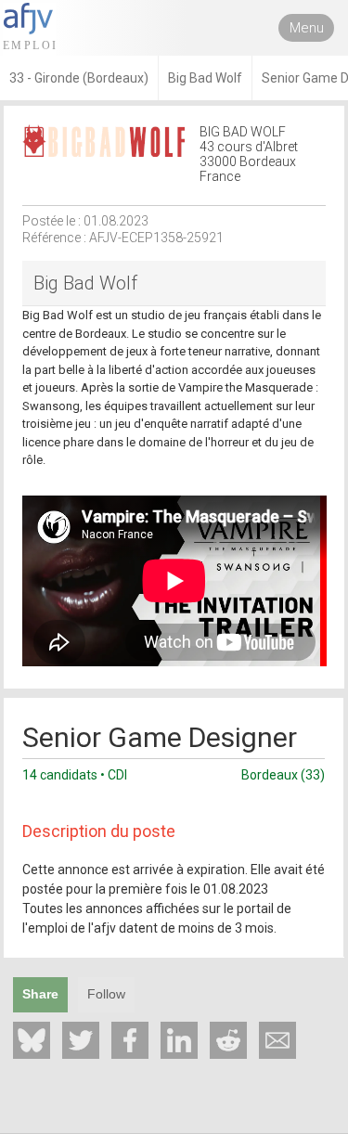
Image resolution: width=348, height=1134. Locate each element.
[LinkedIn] (179, 1040)
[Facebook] (129, 1040)
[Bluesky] (31, 1040)
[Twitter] (80, 1040)
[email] (277, 1040)
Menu (307, 27)
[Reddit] (228, 1040)
